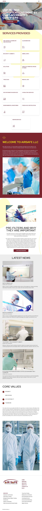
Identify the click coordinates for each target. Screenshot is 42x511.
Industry (24, 483)
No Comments (9, 284)
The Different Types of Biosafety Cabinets (12, 342)
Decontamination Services (27, 496)
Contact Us (25, 486)
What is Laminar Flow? (8, 283)
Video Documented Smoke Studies (10, 503)
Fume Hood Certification (27, 501)
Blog (23, 488)
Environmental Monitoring (27, 499)
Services (24, 481)
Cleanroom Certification (8, 494)
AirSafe (4, 284)
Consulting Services (26, 498)
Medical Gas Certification (27, 494)
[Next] (33, 214)
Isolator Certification (7, 501)
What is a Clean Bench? (8, 312)
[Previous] (9, 214)
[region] (21, 213)
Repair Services (25, 503)
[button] (38, 1)
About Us (24, 484)
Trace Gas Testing (25, 493)
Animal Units (5, 499)
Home (23, 479)
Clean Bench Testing (7, 496)
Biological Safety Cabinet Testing (10, 498)
